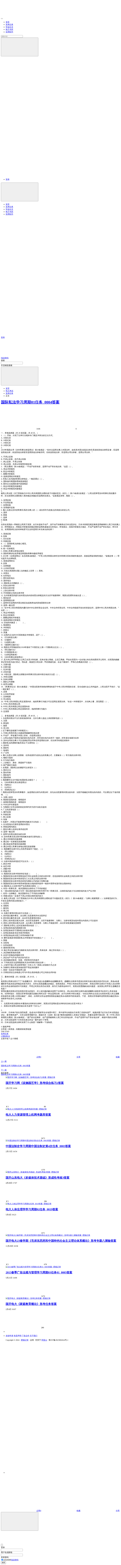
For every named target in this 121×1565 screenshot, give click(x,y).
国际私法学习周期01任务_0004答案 (30, 402)
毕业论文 (9, 27)
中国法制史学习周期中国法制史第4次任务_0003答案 (38, 1146)
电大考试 (9, 391)
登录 (7, 179)
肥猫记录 (24, 1340)
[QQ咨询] (18, 1493)
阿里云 (44, 1340)
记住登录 (7, 1560)
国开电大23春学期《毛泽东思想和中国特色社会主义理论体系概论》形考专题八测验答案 (61, 1240)
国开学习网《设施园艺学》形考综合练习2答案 (35, 1082)
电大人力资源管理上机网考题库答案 (28, 1114)
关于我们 (33, 1336)
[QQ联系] (38, 1405)
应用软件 (9, 32)
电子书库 (9, 29)
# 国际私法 (5, 1036)
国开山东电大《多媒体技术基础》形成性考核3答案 (37, 1177)
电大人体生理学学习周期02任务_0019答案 (32, 1209)
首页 (7, 22)
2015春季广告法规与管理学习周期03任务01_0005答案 (39, 1272)
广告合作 (25, 1336)
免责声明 (17, 1336)
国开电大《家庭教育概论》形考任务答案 (31, 1303)
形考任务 (9, 24)
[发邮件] (38, 1470)
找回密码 (14, 1560)
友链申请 (9, 1336)
